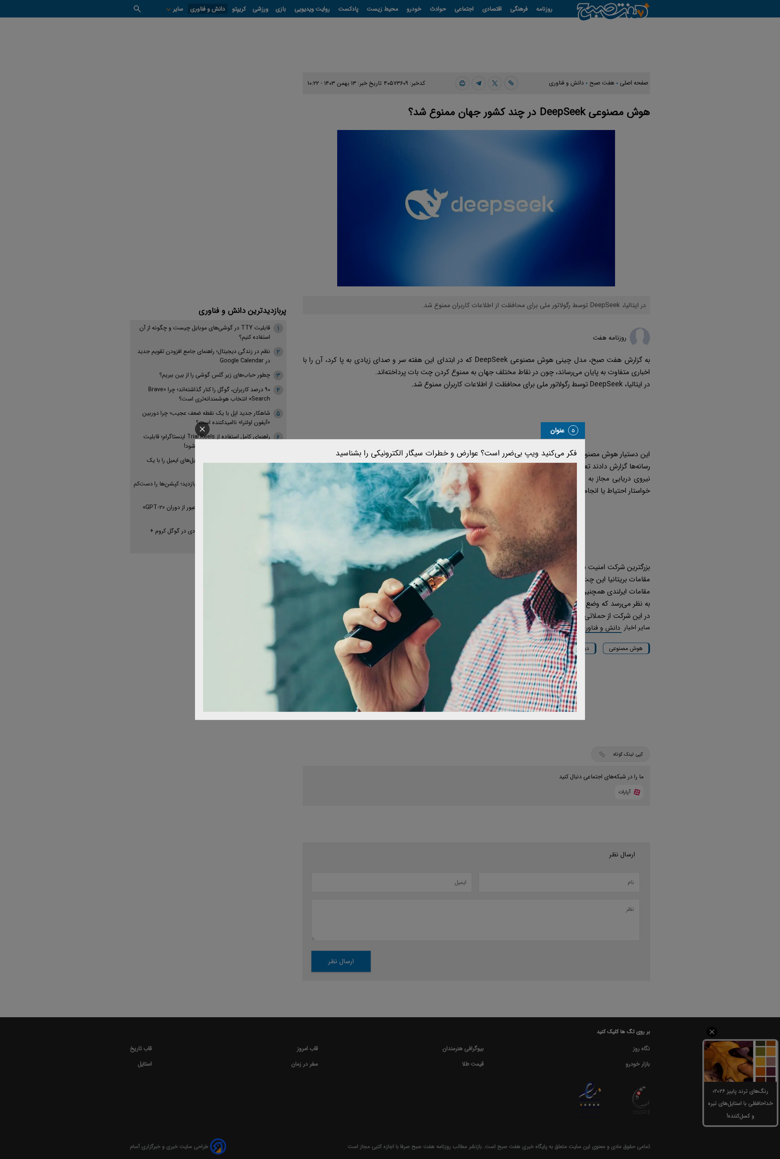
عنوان (557, 430)
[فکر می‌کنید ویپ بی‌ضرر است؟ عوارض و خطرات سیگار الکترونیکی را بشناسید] (390, 587)
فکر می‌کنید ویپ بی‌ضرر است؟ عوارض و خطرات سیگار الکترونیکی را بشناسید (456, 453)
